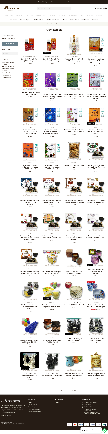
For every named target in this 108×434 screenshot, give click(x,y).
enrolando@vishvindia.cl (90, 402)
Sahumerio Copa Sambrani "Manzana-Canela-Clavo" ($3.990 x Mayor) (29, 237)
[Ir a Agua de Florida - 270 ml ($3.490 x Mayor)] (74, 45)
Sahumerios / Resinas (8, 62)
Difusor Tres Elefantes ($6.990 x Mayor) (74, 339)
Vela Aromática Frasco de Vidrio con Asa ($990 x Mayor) (30, 306)
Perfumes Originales (25, 20)
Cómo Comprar (84, 20)
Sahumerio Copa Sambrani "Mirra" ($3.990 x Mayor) (51, 237)
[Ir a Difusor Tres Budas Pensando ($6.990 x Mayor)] (52, 361)
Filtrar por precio (7, 82)
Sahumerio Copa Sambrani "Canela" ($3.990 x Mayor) (96, 201)
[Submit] (69, 8)
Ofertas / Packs (74, 20)
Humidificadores (6, 77)
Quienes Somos (32, 404)
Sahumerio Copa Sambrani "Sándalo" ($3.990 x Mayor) (74, 201)
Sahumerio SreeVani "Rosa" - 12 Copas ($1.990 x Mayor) (74, 130)
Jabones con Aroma (8, 69)
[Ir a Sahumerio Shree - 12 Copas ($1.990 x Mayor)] (30, 80)
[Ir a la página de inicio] (10, 8)
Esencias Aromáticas (8, 66)
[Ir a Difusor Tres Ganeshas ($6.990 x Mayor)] (96, 326)
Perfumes (5, 71)
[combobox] (54, 8)
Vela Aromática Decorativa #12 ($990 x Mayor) (51, 272)
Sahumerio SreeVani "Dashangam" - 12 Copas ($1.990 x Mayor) (29, 167)
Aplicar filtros (10, 43)
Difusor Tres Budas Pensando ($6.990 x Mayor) (52, 374)
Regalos (82, 15)
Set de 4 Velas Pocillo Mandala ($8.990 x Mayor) (96, 306)
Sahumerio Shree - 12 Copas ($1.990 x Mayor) (30, 93)
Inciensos (99, 15)
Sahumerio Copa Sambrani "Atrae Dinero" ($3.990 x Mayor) (51, 202)
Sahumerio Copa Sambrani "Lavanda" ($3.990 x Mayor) (96, 237)
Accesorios (52, 15)
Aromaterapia (13, 20)
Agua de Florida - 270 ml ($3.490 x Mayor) (74, 60)
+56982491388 (88, 404)
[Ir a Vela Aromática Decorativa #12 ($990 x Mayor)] (52, 257)
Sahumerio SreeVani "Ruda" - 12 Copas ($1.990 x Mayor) (74, 95)
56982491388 (88, 407)
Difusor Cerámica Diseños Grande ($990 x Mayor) (74, 374)
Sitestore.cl (19, 425)
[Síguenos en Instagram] (8, 415)
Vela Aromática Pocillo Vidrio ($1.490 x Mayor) (74, 272)
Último (74, 390)
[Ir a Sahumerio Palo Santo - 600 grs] (74, 151)
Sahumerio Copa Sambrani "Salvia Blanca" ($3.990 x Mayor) (96, 167)
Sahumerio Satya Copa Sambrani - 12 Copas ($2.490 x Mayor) (96, 61)
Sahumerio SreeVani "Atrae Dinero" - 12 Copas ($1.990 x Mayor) (96, 96)
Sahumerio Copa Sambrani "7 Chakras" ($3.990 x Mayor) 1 (29, 202)
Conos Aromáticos (7, 73)
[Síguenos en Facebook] (10, 415)
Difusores (5, 64)
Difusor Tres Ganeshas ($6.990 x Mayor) (96, 339)
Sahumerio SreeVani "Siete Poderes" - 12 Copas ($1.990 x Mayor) (52, 96)
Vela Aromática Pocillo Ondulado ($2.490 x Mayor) (74, 304)
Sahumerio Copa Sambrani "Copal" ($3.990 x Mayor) (29, 272)
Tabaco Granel (9, 15)
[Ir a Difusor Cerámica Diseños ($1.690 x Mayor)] (52, 326)
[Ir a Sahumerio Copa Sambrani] (96, 151)
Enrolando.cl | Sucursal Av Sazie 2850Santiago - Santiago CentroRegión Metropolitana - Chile (92, 411)
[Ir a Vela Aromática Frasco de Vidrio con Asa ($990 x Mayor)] (30, 290)
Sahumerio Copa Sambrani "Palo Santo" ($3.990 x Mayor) (73, 237)
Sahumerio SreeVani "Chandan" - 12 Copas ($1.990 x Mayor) (52, 167)
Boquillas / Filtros (41, 15)
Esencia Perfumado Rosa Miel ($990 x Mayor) (51, 60)
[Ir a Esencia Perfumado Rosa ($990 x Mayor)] (30, 45)
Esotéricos (90, 15)
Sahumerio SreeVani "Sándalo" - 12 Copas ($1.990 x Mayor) (29, 131)
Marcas (65, 20)
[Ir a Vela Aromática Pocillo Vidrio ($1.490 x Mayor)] (74, 257)
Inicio (49, 23)
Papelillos (19, 15)
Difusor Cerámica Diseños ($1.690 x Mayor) (52, 341)
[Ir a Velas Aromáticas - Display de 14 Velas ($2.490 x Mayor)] (30, 326)
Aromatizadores (6, 75)
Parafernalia (62, 15)
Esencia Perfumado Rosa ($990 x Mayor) (29, 60)
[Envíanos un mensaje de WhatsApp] (104, 430)
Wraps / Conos (29, 15)
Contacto (95, 20)
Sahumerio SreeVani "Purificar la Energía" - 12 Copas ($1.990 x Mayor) (51, 131)
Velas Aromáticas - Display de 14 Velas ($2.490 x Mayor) (29, 342)
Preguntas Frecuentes (34, 409)
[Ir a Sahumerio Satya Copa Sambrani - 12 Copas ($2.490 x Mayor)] (96, 45)
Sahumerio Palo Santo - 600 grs (74, 166)
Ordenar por (6, 50)
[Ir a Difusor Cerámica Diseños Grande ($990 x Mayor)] (74, 361)
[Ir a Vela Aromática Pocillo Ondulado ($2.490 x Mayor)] (74, 290)
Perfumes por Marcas (53, 20)
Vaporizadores (72, 15)
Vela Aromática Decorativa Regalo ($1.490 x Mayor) (51, 306)
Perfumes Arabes (39, 20)
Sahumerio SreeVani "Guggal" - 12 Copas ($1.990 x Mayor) (96, 131)
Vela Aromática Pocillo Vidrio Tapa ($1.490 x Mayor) (96, 271)
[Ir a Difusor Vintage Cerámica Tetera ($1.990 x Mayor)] (96, 361)
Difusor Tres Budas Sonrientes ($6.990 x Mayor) (29, 375)
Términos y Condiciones (34, 411)
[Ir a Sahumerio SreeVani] (52, 80)
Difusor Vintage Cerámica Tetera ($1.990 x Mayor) (96, 374)
